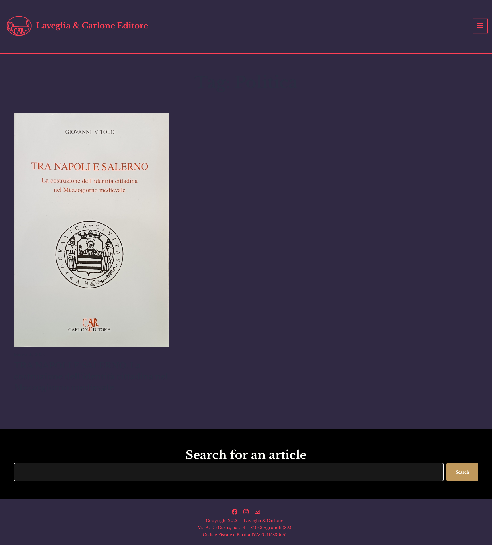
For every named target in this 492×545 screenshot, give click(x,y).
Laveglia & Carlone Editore (92, 26)
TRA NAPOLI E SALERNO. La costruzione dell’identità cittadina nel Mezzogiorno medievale (91, 376)
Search (462, 471)
